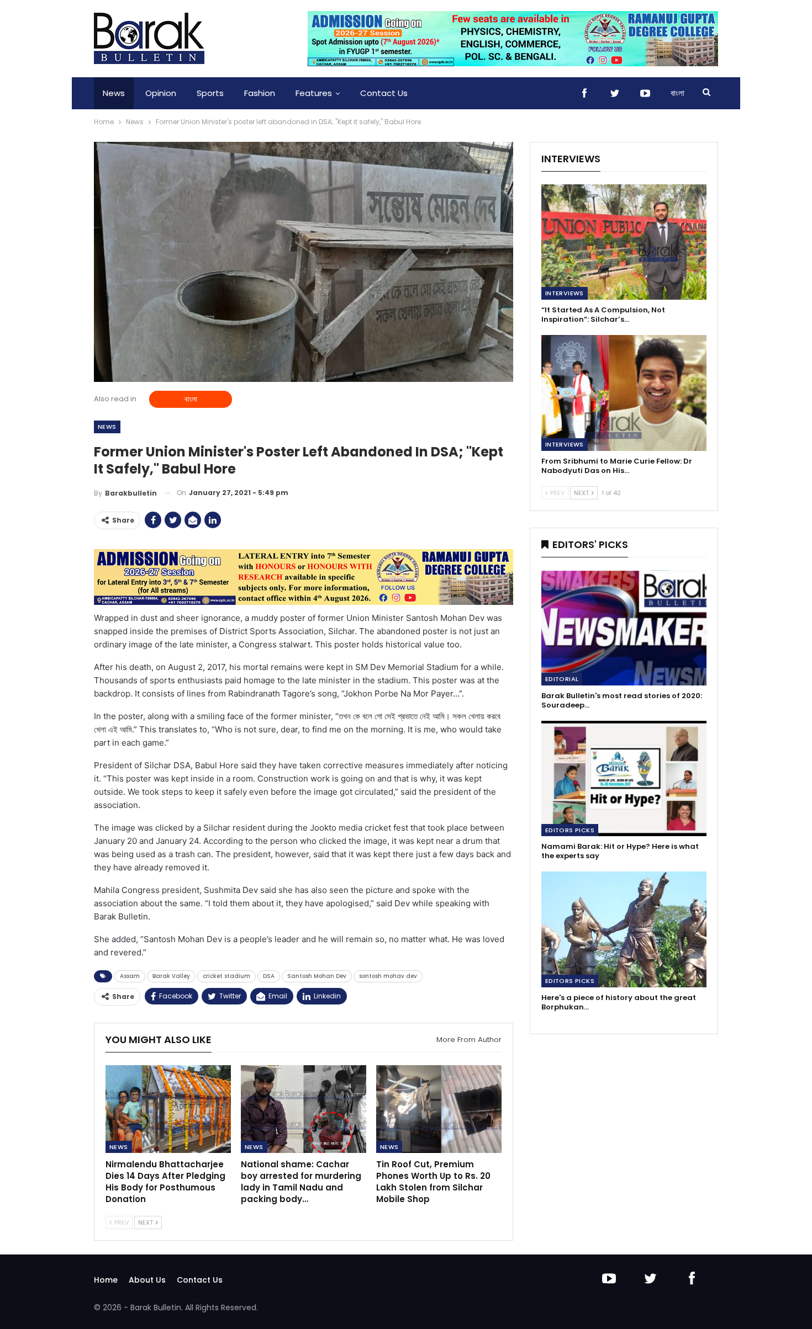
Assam (130, 976)
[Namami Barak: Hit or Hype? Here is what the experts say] (623, 778)
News (114, 93)
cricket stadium (226, 976)
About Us (147, 1279)
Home (106, 1279)
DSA (269, 976)
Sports (210, 93)
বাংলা (677, 93)
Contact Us (384, 93)
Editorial (562, 678)
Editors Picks (569, 830)
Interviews (564, 293)
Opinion (160, 93)
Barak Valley (171, 976)
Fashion (259, 93)
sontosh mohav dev (388, 976)
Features (314, 93)
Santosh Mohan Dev (316, 976)
